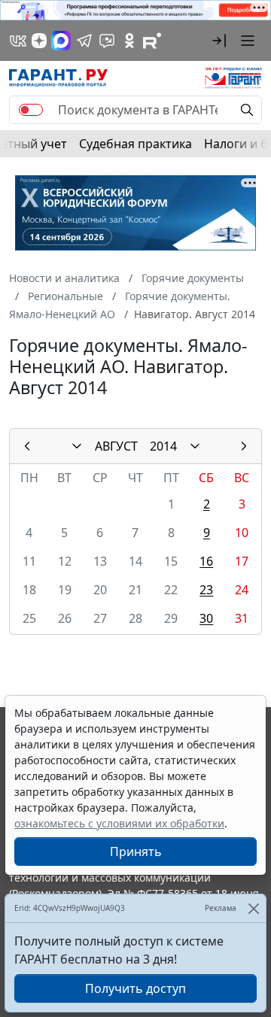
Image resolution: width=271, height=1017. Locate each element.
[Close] (253, 908)
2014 (163, 446)
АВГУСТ (116, 446)
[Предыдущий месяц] (27, 446)
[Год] (195, 446)
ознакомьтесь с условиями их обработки (119, 823)
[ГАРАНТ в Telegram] (84, 41)
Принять (136, 851)
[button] (219, 40)
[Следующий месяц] (244, 446)
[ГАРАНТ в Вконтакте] (18, 41)
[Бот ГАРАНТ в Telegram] (107, 41)
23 (206, 589)
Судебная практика (135, 143)
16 (206, 561)
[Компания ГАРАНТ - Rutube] (152, 41)
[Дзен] (39, 40)
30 (206, 618)
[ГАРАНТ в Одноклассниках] (129, 41)
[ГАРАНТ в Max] (61, 40)
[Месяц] (76, 446)
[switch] (31, 110)
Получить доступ (135, 988)
